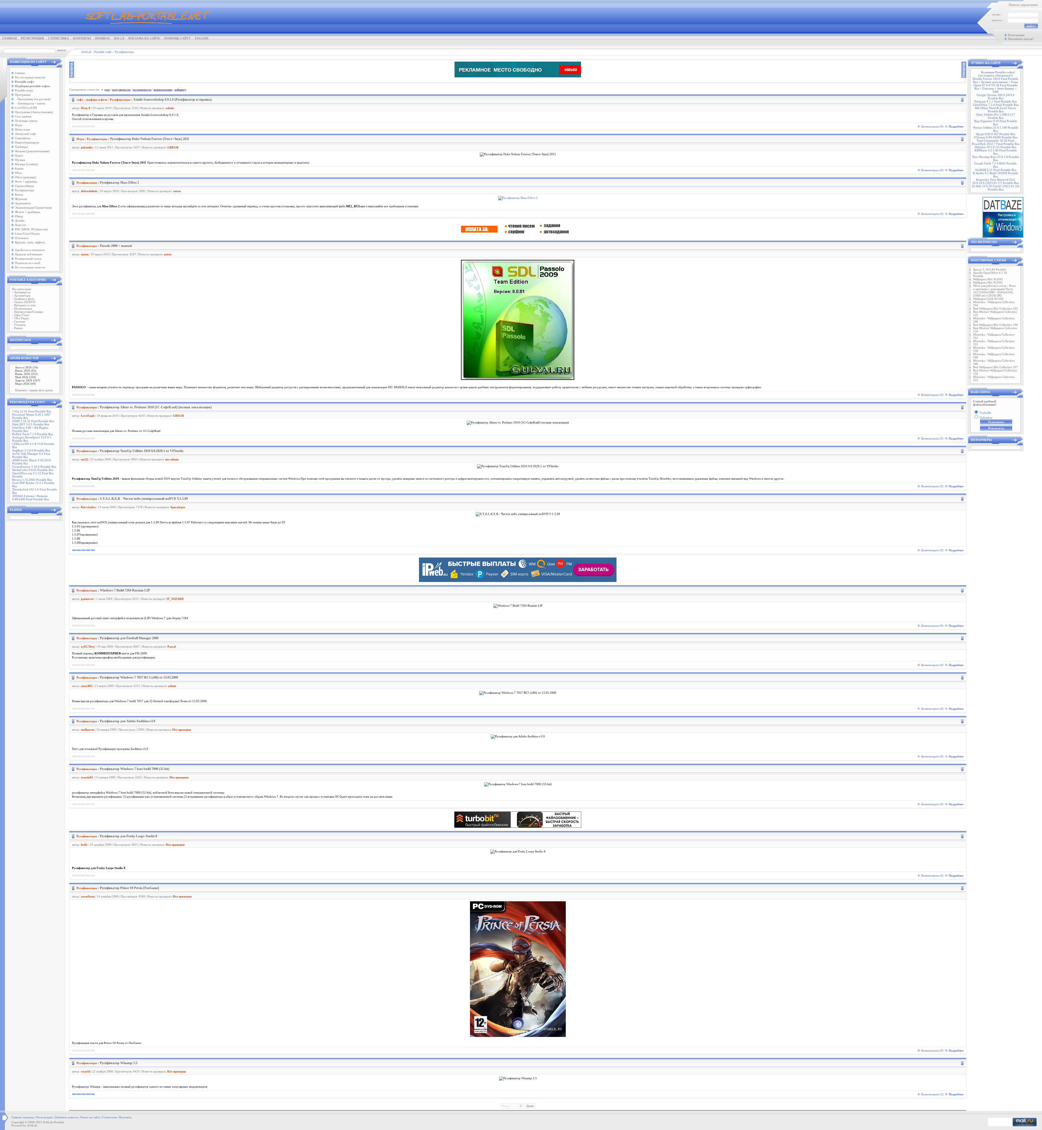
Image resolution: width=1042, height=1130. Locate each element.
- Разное (17, 328)
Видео (19, 155)
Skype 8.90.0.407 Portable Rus (995, 134)
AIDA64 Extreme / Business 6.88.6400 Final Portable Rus (30, 497)
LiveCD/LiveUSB (26, 107)
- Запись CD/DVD (23, 302)
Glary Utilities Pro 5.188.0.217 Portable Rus (995, 116)
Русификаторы (24, 190)
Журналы (21, 198)
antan (177, 191)
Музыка (20, 159)
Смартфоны (22, 138)
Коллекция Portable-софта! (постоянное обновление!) (996, 74)
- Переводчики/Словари (27, 311)
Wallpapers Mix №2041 (988, 282)
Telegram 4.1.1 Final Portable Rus (995, 101)
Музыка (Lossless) (26, 164)
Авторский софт (25, 133)
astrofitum (88, 896)
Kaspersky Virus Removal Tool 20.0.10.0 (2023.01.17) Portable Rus (995, 181)
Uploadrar (986, 417)
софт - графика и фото (92, 99)
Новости (20, 225)
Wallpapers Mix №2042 (988, 279)
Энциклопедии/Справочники (33, 207)
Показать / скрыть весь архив (34, 390)
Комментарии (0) (932, 126)
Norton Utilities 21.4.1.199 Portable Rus (995, 129)
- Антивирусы (21, 292)
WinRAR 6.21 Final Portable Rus (995, 169)
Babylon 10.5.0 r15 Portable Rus (995, 147)
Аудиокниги (23, 203)
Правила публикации (28, 254)
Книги (19, 194)
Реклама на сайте (144, 38)
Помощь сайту (177, 38)
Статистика (58, 38)
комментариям (163, 89)
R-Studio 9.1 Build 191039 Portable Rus (995, 174)
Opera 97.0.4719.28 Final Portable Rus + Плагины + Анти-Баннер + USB (995, 88)
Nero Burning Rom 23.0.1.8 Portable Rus (995, 158)
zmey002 (87, 685)
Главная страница (22, 1117)
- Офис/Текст (20, 315)
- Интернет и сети (24, 305)
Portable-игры (24, 90)
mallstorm (87, 729)
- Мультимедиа (22, 308)
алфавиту (180, 89)
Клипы (19, 168)
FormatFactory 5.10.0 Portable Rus (34, 466)
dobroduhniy (89, 191)
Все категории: (22, 289)
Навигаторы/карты (27, 142)
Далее (530, 1105)
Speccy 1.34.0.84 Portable (989, 269)
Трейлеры (21, 146)
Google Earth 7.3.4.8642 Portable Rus (995, 165)
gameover (87, 598)
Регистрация (32, 38)
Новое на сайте (90, 1117)
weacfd (85, 1071)
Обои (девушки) (25, 177)
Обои (18, 172)
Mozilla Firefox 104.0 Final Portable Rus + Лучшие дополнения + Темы (995, 80)
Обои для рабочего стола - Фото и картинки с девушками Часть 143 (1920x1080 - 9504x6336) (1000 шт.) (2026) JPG (994, 290)
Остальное (21, 238)
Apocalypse (177, 507)
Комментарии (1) (932, 1094)
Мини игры (22, 129)
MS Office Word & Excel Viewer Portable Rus (995, 109)
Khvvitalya (88, 507)
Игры (18, 125)
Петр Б (85, 108)
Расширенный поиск (28, 258)
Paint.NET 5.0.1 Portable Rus (30, 424)
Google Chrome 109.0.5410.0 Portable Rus (996, 96)
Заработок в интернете (30, 250)
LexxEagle (88, 415)
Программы (22, 94)
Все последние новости (30, 77)
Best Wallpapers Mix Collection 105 (995, 308)
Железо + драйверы (27, 212)
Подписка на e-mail (27, 263)
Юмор (19, 216)
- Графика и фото (23, 298)
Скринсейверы (24, 185)
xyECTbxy (88, 646)
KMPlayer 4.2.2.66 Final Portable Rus (995, 152)
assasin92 (87, 777)
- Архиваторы (21, 295)
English (201, 38)
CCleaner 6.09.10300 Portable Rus (995, 137)
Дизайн (19, 220)
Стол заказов (23, 116)
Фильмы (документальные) (32, 151)
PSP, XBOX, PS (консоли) (31, 229)
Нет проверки (181, 729)
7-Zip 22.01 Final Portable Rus (31, 411)
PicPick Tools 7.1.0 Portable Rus (32, 434)
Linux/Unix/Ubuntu (27, 233)
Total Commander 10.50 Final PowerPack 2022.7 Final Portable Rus (995, 142)
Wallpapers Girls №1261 (988, 298)
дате (107, 89)
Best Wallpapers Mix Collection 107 (995, 367)
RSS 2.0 (119, 38)
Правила (102, 38)
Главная (9, 38)
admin (170, 108)
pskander (87, 147)
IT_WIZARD (175, 598)
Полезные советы (26, 120)
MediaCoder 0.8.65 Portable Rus (32, 470)
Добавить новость (66, 1117)
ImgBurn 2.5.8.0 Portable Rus (31, 450)
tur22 (84, 459)
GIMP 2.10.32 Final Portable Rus (33, 421)
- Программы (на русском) (32, 99)
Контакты (82, 38)
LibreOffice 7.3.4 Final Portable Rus (995, 104)
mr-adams (172, 459)
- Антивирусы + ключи (30, 103)
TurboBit (985, 412)
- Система (18, 321)
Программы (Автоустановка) (34, 112)
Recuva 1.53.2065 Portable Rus (32, 479)
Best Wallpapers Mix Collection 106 (995, 324)
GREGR (173, 147)
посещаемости (142, 89)
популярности (121, 89)
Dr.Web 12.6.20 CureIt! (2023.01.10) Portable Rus (995, 187)
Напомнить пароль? (1021, 38)
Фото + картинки (26, 181)
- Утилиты (19, 324)
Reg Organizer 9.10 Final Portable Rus (995, 122)
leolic (84, 844)
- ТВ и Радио (20, 318)
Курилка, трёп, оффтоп (30, 242)
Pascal (171, 646)
